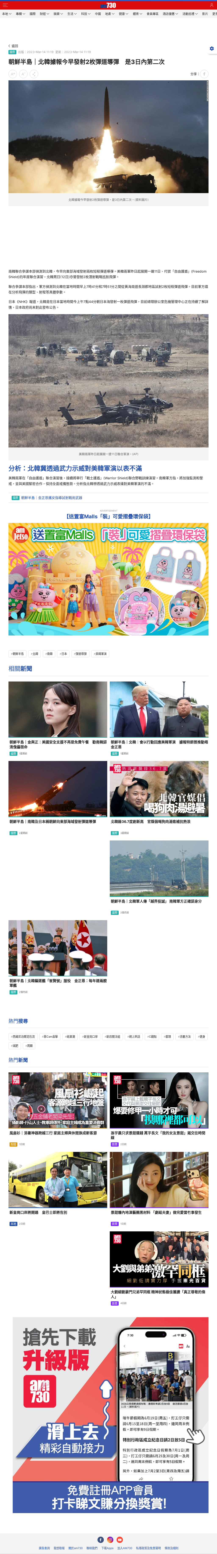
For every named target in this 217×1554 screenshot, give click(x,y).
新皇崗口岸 (91, 1036)
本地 (13, 1223)
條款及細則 (171, 1548)
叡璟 (168, 1036)
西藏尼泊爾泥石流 (24, 1036)
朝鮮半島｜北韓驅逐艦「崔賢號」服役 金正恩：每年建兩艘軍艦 (58, 983)
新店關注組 (113, 1036)
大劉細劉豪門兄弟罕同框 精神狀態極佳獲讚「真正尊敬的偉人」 (158, 1294)
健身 (202, 1036)
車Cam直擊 (51, 1036)
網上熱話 (134, 1036)
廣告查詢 (44, 1548)
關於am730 (75, 1548)
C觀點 (153, 1036)
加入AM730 (124, 1548)
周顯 (30, 1045)
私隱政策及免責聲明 (148, 1548)
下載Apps (107, 1548)
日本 (64, 653)
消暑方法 (185, 1036)
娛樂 (114, 1144)
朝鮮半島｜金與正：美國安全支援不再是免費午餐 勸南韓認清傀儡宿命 (58, 744)
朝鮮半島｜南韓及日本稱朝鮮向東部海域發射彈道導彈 (53, 822)
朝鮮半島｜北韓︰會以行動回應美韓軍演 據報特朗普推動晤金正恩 (159, 744)
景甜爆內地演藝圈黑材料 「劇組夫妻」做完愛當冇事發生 (156, 1212)
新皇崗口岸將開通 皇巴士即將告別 (38, 1212)
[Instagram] (110, 1540)
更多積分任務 (130, 1527)
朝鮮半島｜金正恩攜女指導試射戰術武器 (51, 498)
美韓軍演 (101, 653)
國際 (12, 52)
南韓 (50, 653)
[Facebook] (100, 1540)
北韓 (35, 653)
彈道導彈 (81, 653)
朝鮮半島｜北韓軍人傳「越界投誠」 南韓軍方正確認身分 (156, 901)
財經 (13, 1144)
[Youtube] (120, 1540)
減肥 (15, 1045)
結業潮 (71, 1036)
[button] (5, 5)
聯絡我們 (91, 1548)
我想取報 (59, 1548)
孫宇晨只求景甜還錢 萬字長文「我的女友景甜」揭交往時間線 (158, 1135)
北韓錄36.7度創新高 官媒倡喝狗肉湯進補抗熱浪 (151, 822)
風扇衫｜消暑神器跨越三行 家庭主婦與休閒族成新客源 (53, 1133)
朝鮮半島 (18, 653)
